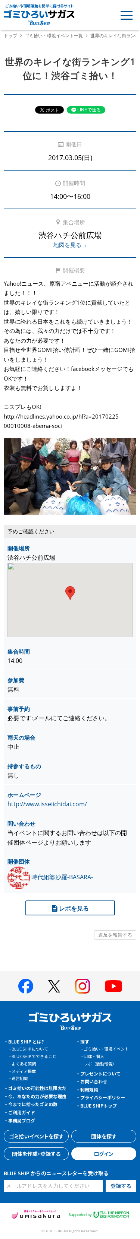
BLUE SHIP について (30, 1049)
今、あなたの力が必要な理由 (37, 1096)
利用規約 (89, 1089)
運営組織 (20, 1078)
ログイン (103, 1153)
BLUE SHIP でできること (34, 1056)
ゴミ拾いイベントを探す (36, 1136)
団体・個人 (94, 1056)
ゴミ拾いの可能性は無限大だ (37, 1088)
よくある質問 (24, 1064)
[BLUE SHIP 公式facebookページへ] (25, 986)
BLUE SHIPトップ (98, 1105)
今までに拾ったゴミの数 (32, 1104)
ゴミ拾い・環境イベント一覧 (54, 35)
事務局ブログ (21, 1120)
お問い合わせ (93, 1081)
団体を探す (103, 1136)
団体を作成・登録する (36, 1153)
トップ (10, 35)
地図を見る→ (70, 244)
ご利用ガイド (21, 1112)
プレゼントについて (100, 1073)
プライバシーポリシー (102, 1097)
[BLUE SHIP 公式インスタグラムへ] (82, 986)
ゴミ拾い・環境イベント (106, 1049)
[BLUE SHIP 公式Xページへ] (54, 986)
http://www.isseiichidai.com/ (47, 804)
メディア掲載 (24, 1071)
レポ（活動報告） (100, 1064)
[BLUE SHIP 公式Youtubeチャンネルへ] (113, 986)
